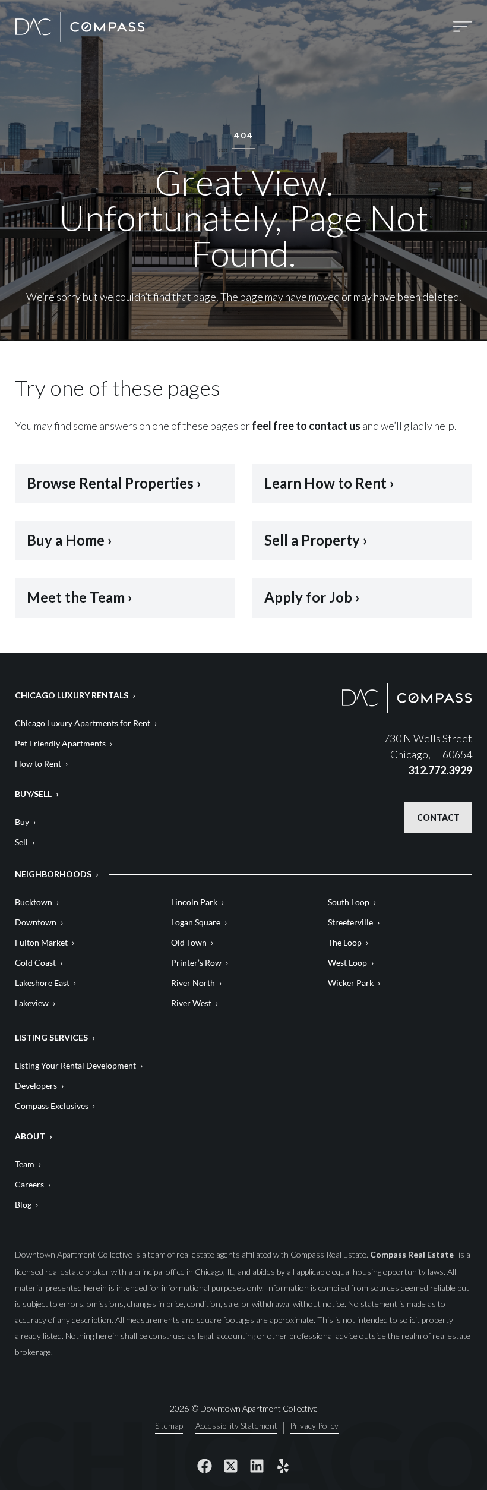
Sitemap (169, 1426)
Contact (438, 817)
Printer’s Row (196, 962)
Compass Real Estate (413, 1254)
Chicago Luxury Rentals (71, 695)
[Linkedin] (257, 1466)
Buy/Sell (33, 794)
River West (191, 1003)
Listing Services (51, 1037)
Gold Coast (35, 962)
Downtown (35, 922)
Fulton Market (41, 942)
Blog (23, 1204)
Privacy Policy (314, 1426)
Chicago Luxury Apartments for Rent (82, 723)
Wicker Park (351, 983)
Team (24, 1164)
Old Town (189, 942)
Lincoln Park (194, 902)
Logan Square (195, 922)
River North (193, 983)
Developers (36, 1086)
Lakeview (32, 1003)
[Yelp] (283, 1466)
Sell (21, 842)
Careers (29, 1184)
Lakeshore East (42, 983)
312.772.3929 (440, 770)
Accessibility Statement (236, 1426)
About (30, 1136)
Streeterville (350, 922)
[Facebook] (204, 1466)
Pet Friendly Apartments (60, 743)
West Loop (347, 962)
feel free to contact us (306, 425)
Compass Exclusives (51, 1106)
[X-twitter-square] (230, 1466)
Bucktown (33, 902)
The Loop (345, 942)
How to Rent (38, 763)
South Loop (348, 902)
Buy (22, 822)
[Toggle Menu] (463, 26)
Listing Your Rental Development (75, 1065)
